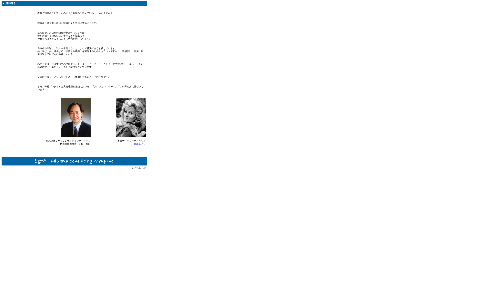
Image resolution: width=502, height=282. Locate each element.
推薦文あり (140, 143)
